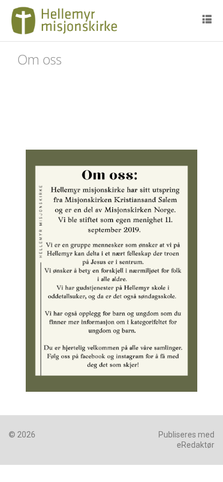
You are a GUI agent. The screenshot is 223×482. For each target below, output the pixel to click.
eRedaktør (195, 444)
